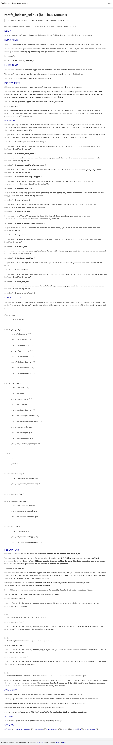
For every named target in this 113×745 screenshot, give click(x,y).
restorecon (53, 729)
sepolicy (77, 729)
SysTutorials (5, 3)
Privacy (64, 742)
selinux (7, 729)
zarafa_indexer (23, 729)
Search (110, 3)
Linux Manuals (16, 3)
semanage (39, 729)
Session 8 (24, 3)
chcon (65, 729)
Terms (57, 742)
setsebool (91, 729)
